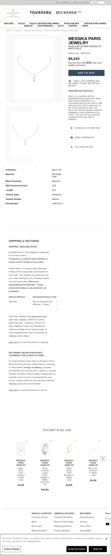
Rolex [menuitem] (21, 23)
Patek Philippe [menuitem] (72, 23)
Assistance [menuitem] (66, 2)
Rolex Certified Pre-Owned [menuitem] (45, 23)
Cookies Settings (11, 549)
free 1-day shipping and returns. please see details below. (84, 83)
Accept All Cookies (76, 549)
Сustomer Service (40, 517)
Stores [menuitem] (58, 2)
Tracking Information (63, 517)
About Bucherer (87, 517)
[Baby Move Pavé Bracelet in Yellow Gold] (69, 464)
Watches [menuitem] (9, 23)
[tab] (33, 241)
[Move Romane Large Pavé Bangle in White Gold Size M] (44, 466)
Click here (13, 342)
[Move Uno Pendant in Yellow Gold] (93, 461)
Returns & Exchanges (64, 522)
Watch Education (39, 530)
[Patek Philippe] (13, 17)
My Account (78, 2)
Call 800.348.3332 (84, 147)
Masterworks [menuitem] (45, 26)
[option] (20, 134)
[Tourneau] (55, 12)
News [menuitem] (85, 26)
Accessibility (85, 530)
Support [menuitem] (73, 26)
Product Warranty (62, 530)
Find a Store (85, 526)
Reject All (97, 549)
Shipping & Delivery (63, 526)
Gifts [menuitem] (61, 26)
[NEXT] (102, 458)
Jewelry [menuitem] (28, 26)
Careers (83, 522)
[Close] (106, 539)
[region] (55, 544)
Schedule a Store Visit (87, 128)
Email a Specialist (85, 137)
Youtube (107, 524)
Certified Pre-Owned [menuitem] (95, 23)
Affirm (34, 522)
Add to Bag (86, 73)
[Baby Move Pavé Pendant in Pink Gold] (20, 464)
